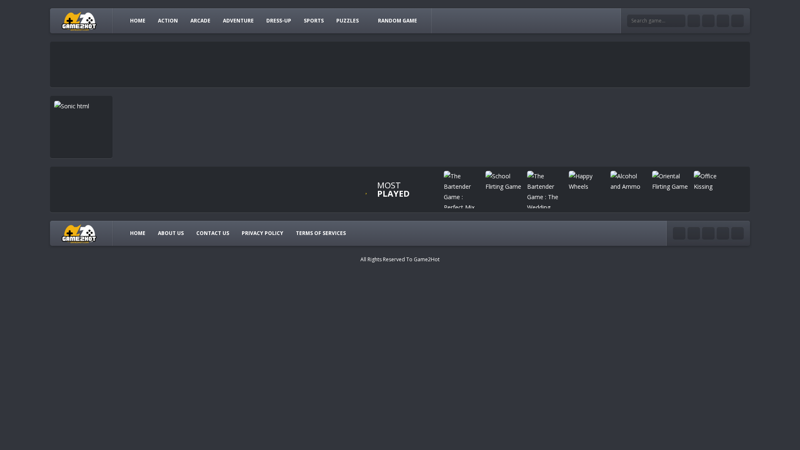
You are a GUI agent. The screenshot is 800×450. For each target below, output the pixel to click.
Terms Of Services (321, 233)
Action (168, 20)
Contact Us (212, 233)
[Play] (462, 191)
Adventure (238, 20)
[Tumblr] (708, 21)
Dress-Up (278, 20)
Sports (314, 20)
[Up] (737, 233)
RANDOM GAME (397, 20)
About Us (171, 233)
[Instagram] (723, 21)
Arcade (200, 20)
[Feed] (737, 21)
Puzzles (347, 20)
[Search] (679, 21)
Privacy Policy (262, 233)
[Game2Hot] (79, 20)
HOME (137, 20)
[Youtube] (694, 21)
